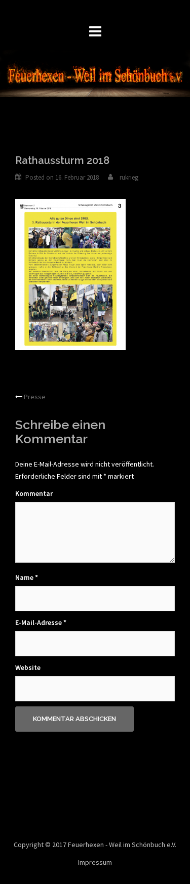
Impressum (95, 862)
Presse (35, 396)
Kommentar (34, 493)
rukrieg (129, 177)
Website (28, 667)
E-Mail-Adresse (40, 622)
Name (26, 577)
